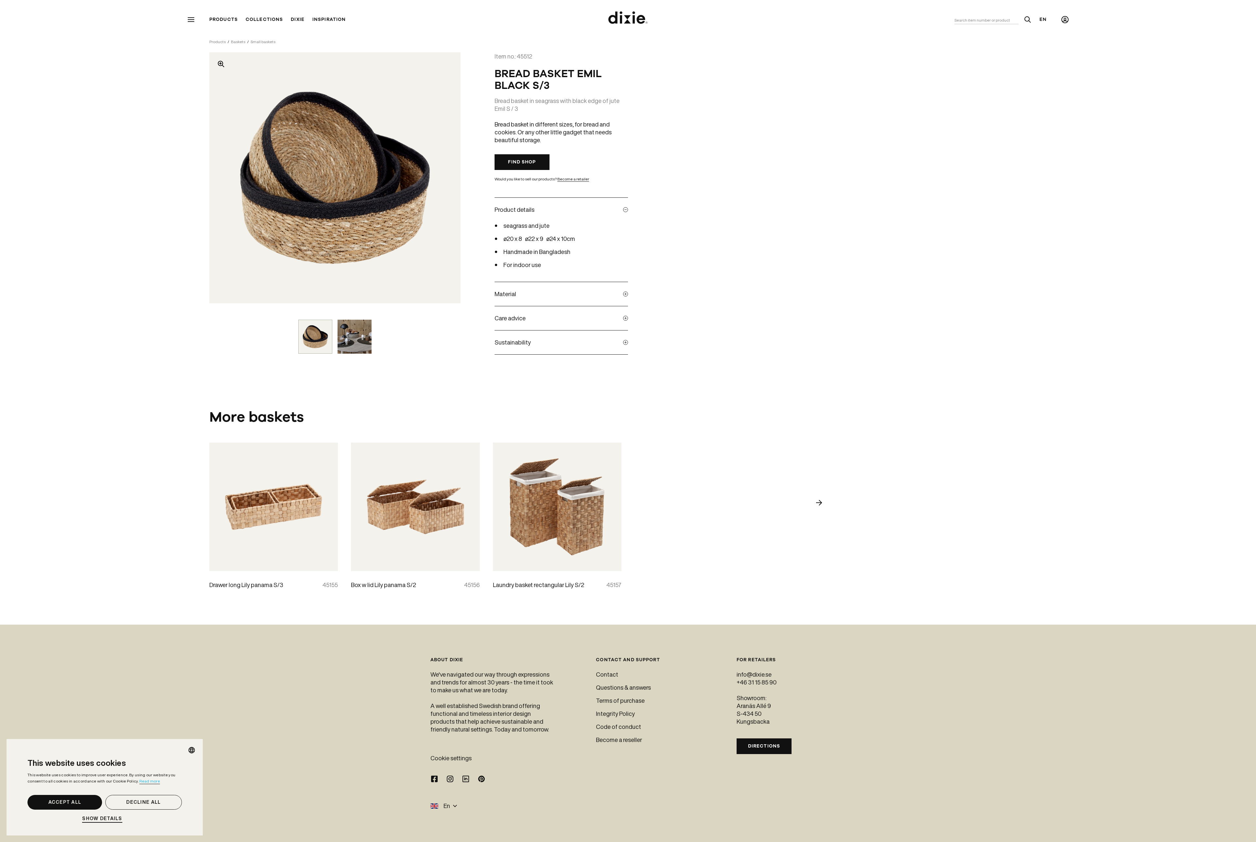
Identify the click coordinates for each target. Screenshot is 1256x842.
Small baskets (263, 41)
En (1043, 19)
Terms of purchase (620, 700)
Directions (764, 746)
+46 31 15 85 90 (756, 682)
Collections (264, 19)
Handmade (517, 251)
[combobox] (191, 750)
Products (223, 19)
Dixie (298, 19)
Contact (607, 674)
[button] (104, 818)
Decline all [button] (143, 802)
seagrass (515, 225)
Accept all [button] (64, 802)
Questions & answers (623, 687)
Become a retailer (573, 179)
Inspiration (329, 19)
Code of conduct (618, 726)
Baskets (238, 41)
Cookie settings (451, 758)
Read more (149, 781)
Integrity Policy (615, 713)
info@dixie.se (754, 674)
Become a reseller (619, 739)
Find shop (522, 162)
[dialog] (105, 787)
